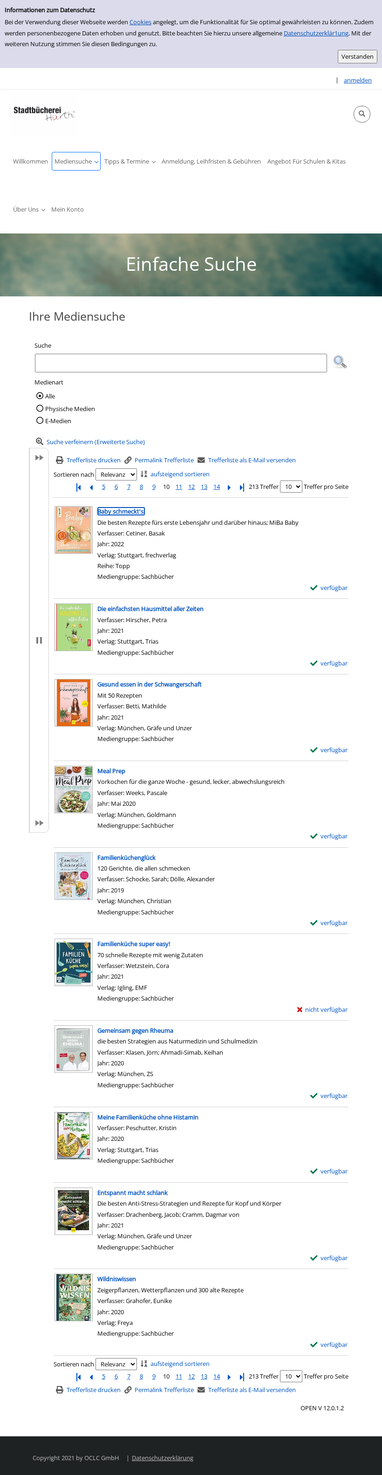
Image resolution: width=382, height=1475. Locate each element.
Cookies (140, 22)
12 (191, 486)
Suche (42, 345)
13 (204, 486)
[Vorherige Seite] (90, 486)
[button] (362, 114)
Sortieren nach (74, 474)
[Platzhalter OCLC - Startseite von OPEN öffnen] (44, 112)
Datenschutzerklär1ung (316, 33)
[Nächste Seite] (229, 486)
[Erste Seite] (78, 486)
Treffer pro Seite (326, 486)
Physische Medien (70, 409)
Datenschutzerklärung (162, 1458)
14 (216, 486)
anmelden (358, 80)
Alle (50, 396)
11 (179, 486)
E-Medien (58, 421)
